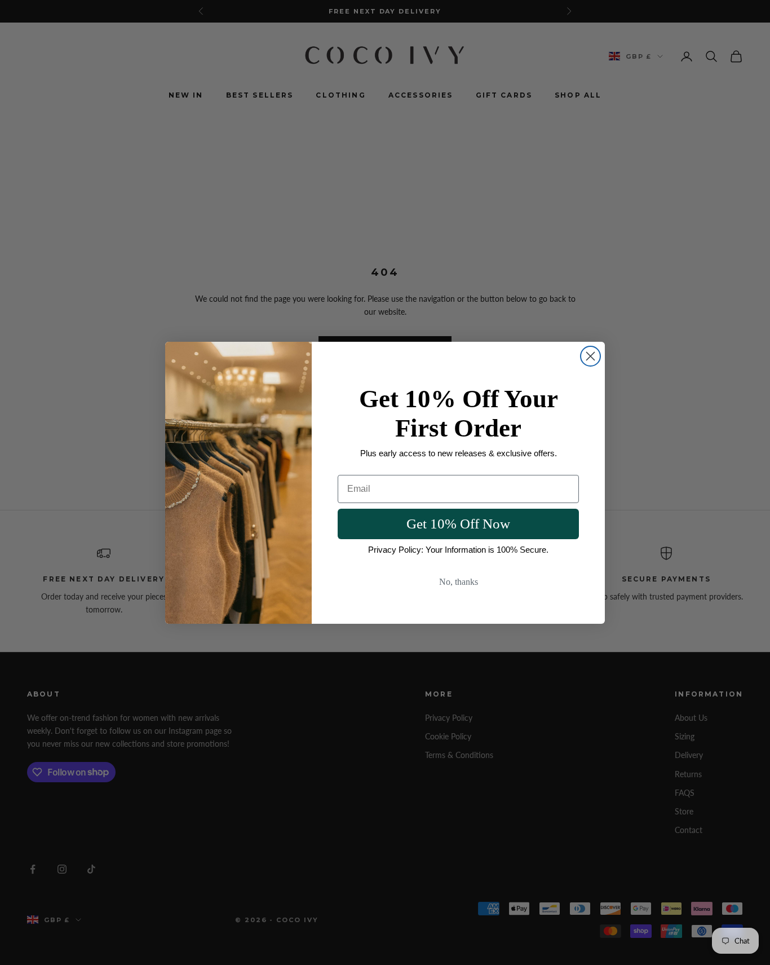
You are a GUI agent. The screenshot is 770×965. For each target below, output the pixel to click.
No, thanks (458, 582)
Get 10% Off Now (458, 523)
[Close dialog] (590, 356)
